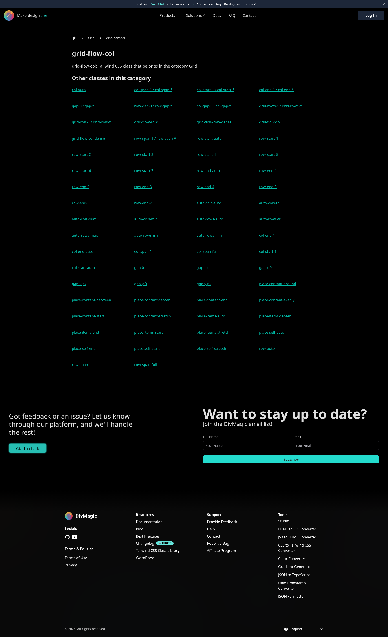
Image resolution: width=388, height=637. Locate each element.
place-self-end (84, 348)
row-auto (267, 348)
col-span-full (207, 251)
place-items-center (275, 316)
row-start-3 (143, 154)
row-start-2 (81, 154)
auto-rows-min (146, 235)
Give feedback (27, 448)
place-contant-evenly (276, 300)
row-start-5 (268, 154)
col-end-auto (82, 251)
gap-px (202, 267)
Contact (249, 15)
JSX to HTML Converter (297, 537)
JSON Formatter (291, 596)
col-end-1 (267, 235)
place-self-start (147, 348)
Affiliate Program (221, 550)
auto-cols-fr (269, 203)
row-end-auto (208, 170)
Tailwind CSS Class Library (157, 550)
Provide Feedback (222, 521)
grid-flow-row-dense (214, 122)
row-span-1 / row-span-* (155, 138)
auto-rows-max (85, 235)
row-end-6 (80, 203)
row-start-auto (209, 138)
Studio (283, 520)
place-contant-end (212, 300)
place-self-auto (271, 332)
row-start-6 (81, 170)
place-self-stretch (211, 348)
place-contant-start (88, 316)
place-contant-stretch (152, 316)
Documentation (149, 521)
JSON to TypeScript (294, 574)
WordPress (145, 557)
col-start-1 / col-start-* (215, 89)
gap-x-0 (265, 267)
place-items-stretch (213, 332)
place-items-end (85, 332)
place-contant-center (152, 300)
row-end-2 (80, 186)
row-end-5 (268, 186)
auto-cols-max (84, 219)
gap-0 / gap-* (83, 106)
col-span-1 (143, 251)
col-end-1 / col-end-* (276, 89)
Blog (139, 529)
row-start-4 (206, 154)
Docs (217, 15)
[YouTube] (74, 537)
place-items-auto (211, 316)
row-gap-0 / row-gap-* (153, 106)
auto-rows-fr (270, 219)
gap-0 (139, 267)
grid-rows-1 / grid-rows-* (280, 106)
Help (211, 529)
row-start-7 (143, 170)
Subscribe (291, 459)
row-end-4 (205, 186)
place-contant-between (91, 300)
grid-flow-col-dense (88, 138)
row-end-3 (143, 186)
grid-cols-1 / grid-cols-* (91, 122)
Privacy (71, 564)
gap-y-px (204, 283)
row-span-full (145, 364)
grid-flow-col (115, 38)
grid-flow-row (146, 122)
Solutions (194, 15)
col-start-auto (83, 267)
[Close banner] (384, 4)
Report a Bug (218, 543)
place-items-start (148, 332)
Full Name (210, 437)
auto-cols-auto (209, 203)
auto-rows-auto (210, 219)
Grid (91, 38)
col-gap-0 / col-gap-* (214, 106)
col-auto (79, 89)
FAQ (231, 15)
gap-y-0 (140, 283)
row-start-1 (268, 138)
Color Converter (291, 558)
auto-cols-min (146, 219)
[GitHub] (67, 537)
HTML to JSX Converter (297, 529)
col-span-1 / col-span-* (153, 89)
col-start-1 (267, 251)
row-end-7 (143, 203)
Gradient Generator (295, 566)
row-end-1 (268, 170)
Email (297, 437)
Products (167, 15)
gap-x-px (79, 283)
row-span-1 (81, 364)
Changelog (145, 543)
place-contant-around (277, 283)
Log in (371, 15)
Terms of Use (76, 557)
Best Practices (148, 536)
